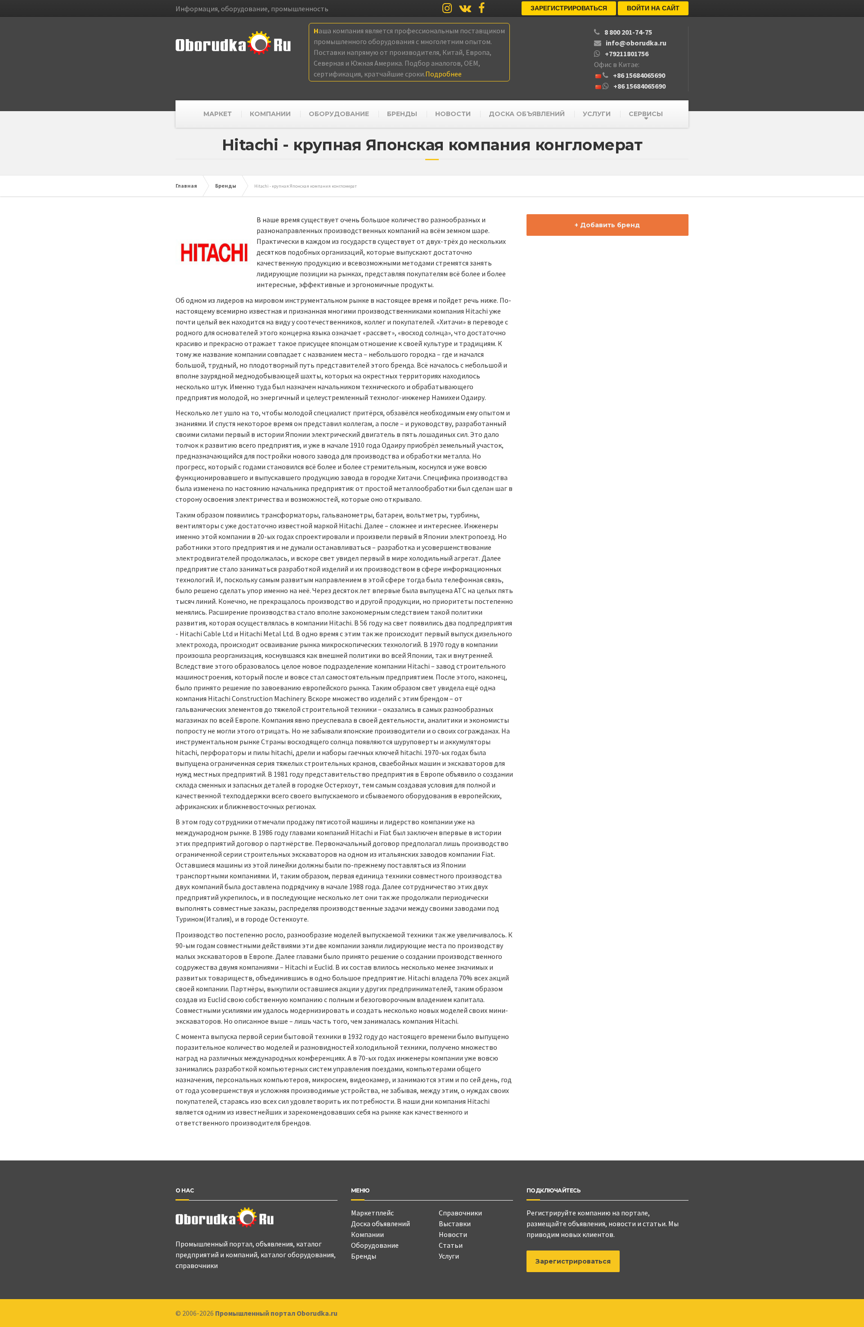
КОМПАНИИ (270, 114)
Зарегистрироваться (569, 8)
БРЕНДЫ (402, 114)
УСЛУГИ (597, 114)
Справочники (460, 1212)
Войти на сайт (653, 8)
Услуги (449, 1255)
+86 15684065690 (639, 75)
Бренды (363, 1255)
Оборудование (375, 1245)
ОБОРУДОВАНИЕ (339, 114)
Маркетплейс (372, 1212)
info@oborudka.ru (636, 42)
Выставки (455, 1223)
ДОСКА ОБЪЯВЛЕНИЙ (527, 114)
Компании (367, 1234)
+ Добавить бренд (607, 225)
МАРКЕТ (217, 114)
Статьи (451, 1245)
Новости (453, 1234)
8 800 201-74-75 (628, 31)
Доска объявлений (380, 1223)
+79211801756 (626, 53)
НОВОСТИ (453, 114)
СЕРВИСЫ (646, 114)
